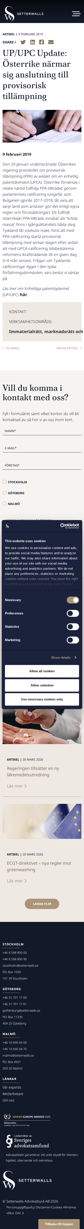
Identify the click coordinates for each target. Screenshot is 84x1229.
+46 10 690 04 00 (15, 1042)
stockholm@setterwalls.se (20, 965)
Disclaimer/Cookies (49, 1207)
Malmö (14, 504)
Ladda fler (42, 904)
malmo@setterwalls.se (18, 1055)
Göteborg (16, 493)
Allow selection (42, 685)
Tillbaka (12, 348)
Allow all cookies (42, 671)
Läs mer (15, 786)
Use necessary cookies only (42, 699)
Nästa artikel (67, 348)
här (23, 294)
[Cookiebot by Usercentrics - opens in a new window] (60, 526)
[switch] (73, 613)
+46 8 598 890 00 (15, 953)
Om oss (8, 1100)
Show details (61, 657)
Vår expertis (12, 1087)
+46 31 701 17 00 (15, 997)
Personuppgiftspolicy (20, 1207)
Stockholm (17, 482)
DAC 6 (19, 1213)
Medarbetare (13, 1093)
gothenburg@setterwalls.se (21, 1010)
